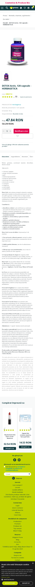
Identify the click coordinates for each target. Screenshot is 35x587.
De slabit (6, 19)
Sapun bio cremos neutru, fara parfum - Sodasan (25, 435)
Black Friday (17, 531)
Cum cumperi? (17, 485)
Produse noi (17, 526)
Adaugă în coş (10, 448)
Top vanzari (17, 528)
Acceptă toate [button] (10, 583)
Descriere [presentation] (5, 157)
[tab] (6, 157)
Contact (17, 560)
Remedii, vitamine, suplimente (19, 15)
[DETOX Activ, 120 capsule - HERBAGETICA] (6, 76)
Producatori (18, 521)
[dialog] (17, 574)
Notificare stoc (21, 131)
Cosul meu (17, 515)
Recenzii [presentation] (25, 157)
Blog (17, 540)
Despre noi (17, 555)
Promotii (17, 524)
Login (17, 505)
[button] (17, 579)
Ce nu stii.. (17, 542)
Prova (5, 15)
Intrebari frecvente (17, 499)
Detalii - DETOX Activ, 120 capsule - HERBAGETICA (15, 24)
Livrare (17, 487)
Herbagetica (16, 104)
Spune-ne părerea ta (26, 97)
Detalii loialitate (17, 492)
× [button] (33, 563)
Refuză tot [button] (26, 583)
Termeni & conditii (17, 558)
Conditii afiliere (17, 490)
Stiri (17, 544)
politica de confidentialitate (14, 469)
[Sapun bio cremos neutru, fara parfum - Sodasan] (25, 418)
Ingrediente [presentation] (15, 157)
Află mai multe (5, 577)
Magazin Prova (17, 537)
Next (30, 429)
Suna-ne (19, 478)
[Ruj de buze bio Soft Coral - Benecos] (9, 418)
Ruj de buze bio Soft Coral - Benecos (9, 436)
